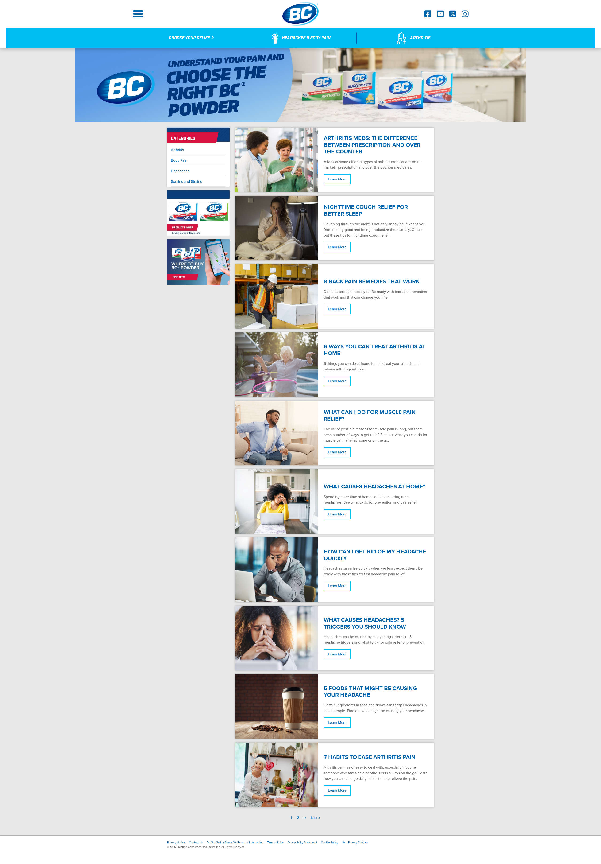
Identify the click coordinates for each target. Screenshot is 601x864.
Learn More (337, 179)
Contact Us (196, 842)
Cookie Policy (329, 842)
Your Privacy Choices (355, 842)
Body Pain (179, 160)
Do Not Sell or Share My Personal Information (235, 842)
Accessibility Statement (302, 842)
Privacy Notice (176, 842)
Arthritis (177, 150)
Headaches (180, 171)
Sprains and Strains (186, 181)
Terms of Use (275, 842)
